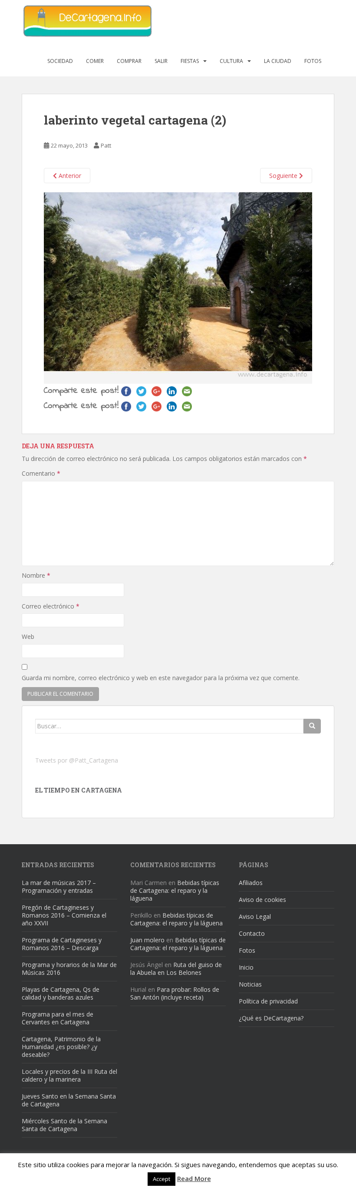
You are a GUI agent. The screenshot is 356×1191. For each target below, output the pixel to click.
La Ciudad (277, 61)
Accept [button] (161, 1179)
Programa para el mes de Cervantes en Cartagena (57, 1018)
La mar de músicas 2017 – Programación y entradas (59, 886)
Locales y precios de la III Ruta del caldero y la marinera (69, 1075)
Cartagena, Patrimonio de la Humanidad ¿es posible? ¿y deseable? (61, 1047)
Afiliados (251, 882)
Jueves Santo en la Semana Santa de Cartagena (69, 1100)
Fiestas (190, 61)
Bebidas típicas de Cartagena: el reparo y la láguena (174, 890)
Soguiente (284, 175)
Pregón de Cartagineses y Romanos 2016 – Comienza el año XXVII (64, 915)
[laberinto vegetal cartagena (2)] (178, 287)
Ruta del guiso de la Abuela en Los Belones (176, 969)
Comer (95, 61)
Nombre (36, 575)
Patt (106, 145)
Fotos (312, 61)
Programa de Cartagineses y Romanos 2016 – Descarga (62, 944)
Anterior (69, 175)
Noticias (250, 984)
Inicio (246, 967)
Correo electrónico (50, 606)
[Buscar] (312, 726)
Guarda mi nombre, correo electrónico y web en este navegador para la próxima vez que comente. (161, 678)
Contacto (252, 933)
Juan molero (147, 940)
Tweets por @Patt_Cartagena (76, 760)
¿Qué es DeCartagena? (271, 1018)
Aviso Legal (255, 916)
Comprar (129, 61)
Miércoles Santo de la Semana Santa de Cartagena (64, 1125)
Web (28, 636)
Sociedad (60, 61)
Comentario (41, 473)
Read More (194, 1178)
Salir (161, 61)
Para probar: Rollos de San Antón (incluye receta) (174, 993)
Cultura (231, 61)
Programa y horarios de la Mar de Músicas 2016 (69, 969)
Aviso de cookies (262, 899)
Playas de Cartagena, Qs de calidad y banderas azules (60, 993)
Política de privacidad (268, 1001)
